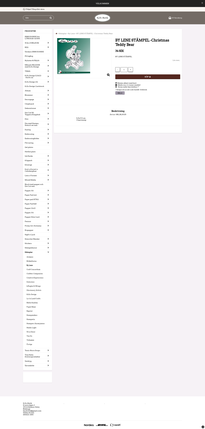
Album (28, 91)
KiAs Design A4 (31, 82)
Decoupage (29, 99)
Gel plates (29, 147)
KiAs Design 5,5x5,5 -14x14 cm (33, 76)
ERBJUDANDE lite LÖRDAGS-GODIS (32, 37)
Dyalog (28, 130)
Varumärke (29, 365)
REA (26, 47)
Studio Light (31, 328)
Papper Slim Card (32, 217)
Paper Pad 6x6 (31, 195)
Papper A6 (29, 191)
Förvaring (29, 143)
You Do (29, 336)
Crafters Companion (35, 274)
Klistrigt (28, 165)
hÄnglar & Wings (34, 286)
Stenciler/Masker (32, 239)
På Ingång (29, 56)
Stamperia (31, 319)
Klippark (28, 160)
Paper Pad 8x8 (30, 204)
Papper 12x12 (30, 208)
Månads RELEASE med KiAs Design (32, 66)
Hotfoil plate (30, 152)
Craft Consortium (33, 269)
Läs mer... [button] (176, 60)
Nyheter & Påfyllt (32, 60)
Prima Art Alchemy (33, 226)
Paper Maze (31, 307)
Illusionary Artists (34, 290)
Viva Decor (31, 332)
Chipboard (29, 104)
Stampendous (32, 315)
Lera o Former (31, 175)
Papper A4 (29, 213)
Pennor (28, 221)
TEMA (27, 71)
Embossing (29, 134)
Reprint (30, 311)
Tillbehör (30, 340)
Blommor (29, 95)
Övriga (29, 344)
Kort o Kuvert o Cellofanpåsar (31, 170)
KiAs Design (31, 294)
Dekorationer (30, 108)
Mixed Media (30, 180)
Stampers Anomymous (36, 323)
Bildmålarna (32, 261)
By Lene (30, 265)
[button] (175, 17)
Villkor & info (28, 413)
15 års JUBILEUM (32, 43)
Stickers (28, 243)
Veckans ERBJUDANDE (34, 52)
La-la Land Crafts (33, 298)
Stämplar (29, 252)
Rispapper (29, 230)
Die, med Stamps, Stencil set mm (32, 124)
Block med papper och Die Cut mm (34, 185)
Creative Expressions (35, 278)
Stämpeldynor (31, 248)
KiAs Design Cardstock (34, 86)
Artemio (30, 257)
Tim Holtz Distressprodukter (32, 356)
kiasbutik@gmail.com (32, 411)
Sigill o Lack (30, 235)
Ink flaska (29, 156)
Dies (26, 119)
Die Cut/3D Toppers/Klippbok (32, 114)
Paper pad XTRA (32, 199)
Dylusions (31, 282)
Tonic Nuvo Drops (32, 350)
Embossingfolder (32, 138)
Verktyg (28, 361)
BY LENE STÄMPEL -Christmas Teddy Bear (94, 33)
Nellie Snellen (32, 303)
